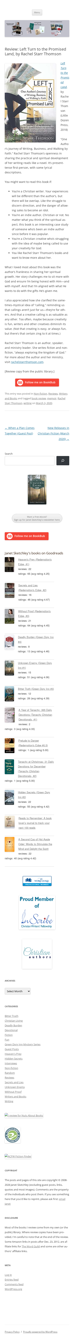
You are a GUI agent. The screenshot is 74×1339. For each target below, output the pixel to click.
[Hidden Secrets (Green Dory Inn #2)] (11, 798)
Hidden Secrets (13, 1058)
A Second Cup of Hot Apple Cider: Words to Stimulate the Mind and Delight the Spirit (35, 844)
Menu (37, 12)
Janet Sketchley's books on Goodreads (34, 553)
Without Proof (13, 1092)
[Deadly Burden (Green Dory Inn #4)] (11, 643)
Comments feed (14, 1284)
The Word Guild (31, 1246)
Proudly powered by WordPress (40, 1331)
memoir (51, 398)
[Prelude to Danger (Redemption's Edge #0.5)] (11, 746)
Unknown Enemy (15, 1087)
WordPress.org (13, 1289)
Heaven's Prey (13, 1054)
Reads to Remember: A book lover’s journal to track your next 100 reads (35, 822)
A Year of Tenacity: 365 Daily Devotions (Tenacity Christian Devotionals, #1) (35, 714)
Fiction (9, 1035)
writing (27, 403)
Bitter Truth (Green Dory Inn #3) (36, 689)
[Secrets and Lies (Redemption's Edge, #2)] (11, 591)
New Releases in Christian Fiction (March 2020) (53, 433)
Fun (7, 1039)
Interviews (11, 1063)
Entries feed (12, 1279)
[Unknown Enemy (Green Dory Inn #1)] (11, 669)
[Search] (62, 460)
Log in (8, 1275)
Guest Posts (12, 1049)
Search (9, 453)
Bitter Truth (11, 1016)
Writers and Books (15, 1096)
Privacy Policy (12, 1331)
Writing (9, 1101)
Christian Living (14, 1020)
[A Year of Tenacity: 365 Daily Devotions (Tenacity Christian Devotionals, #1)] (12, 716)
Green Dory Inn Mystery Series (22, 1044)
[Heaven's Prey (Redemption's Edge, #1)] (11, 565)
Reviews (53, 393)
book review (39, 398)
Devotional (11, 1030)
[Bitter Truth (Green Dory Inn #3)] (11, 694)
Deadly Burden (13, 1025)
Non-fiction (40, 393)
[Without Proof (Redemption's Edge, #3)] (11, 617)
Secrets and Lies (14, 1082)
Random (10, 1073)
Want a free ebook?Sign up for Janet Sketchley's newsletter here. (37, 518)
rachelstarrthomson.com (27, 362)
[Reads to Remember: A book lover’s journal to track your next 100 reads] (12, 823)
